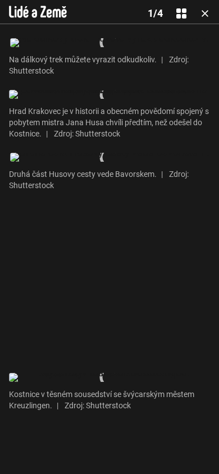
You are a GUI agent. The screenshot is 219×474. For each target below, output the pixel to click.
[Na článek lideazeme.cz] (38, 11)
